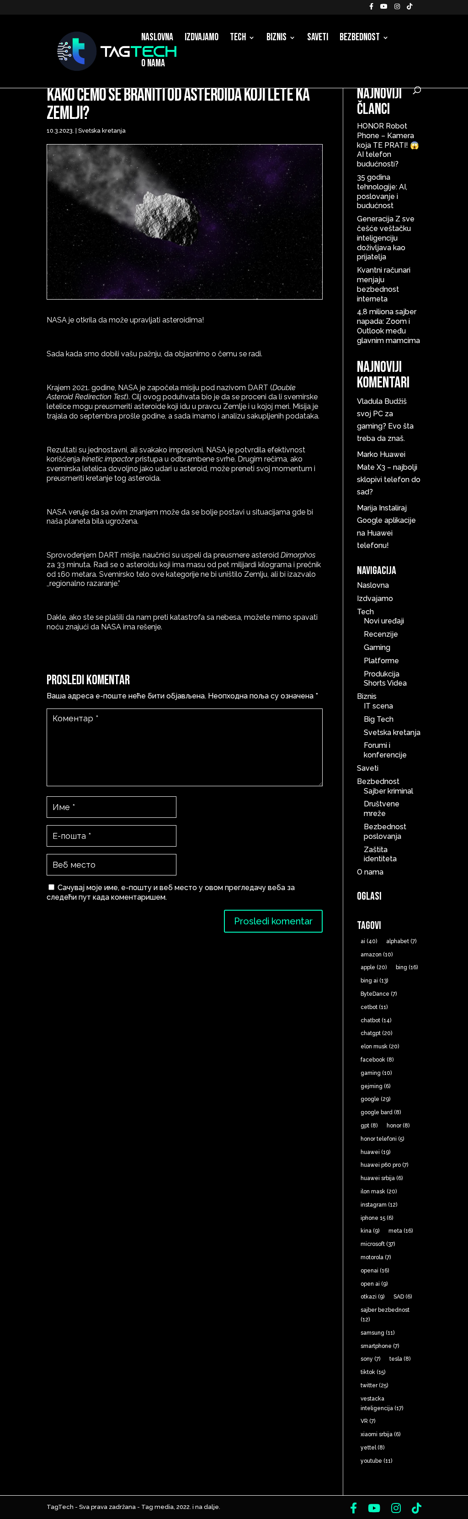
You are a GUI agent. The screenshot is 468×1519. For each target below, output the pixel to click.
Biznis (276, 38)
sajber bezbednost (385, 1315)
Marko (367, 454)
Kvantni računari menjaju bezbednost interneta (383, 284)
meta (400, 1231)
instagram (379, 1205)
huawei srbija (382, 1178)
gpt (369, 1125)
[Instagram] (397, 9)
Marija (367, 508)
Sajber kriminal (388, 791)
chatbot (376, 1020)
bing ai (374, 980)
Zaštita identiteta (380, 854)
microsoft (378, 1244)
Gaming (377, 647)
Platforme (381, 660)
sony (370, 1359)
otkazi (372, 1297)
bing (407, 967)
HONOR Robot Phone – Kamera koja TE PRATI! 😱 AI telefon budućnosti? (388, 145)
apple (374, 967)
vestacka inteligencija (382, 1404)
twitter (374, 1385)
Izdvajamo (201, 38)
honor (398, 1125)
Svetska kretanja (102, 130)
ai (369, 941)
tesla (399, 1359)
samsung (377, 1333)
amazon (377, 954)
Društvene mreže (381, 809)
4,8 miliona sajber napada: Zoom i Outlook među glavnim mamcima (388, 325)
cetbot (374, 1007)
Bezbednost (360, 38)
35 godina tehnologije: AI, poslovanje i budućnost (382, 191)
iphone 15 (377, 1218)
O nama (153, 65)
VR (368, 1421)
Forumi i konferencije (385, 750)
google (375, 1099)
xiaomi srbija (380, 1434)
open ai (374, 1284)
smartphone (380, 1346)
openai (375, 1270)
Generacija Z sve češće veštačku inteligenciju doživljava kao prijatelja (386, 238)
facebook (377, 1060)
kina (370, 1231)
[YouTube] (384, 9)
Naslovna (157, 38)
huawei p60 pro (384, 1165)
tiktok (373, 1372)
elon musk (380, 1046)
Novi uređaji (384, 621)
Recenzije (381, 634)
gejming (375, 1086)
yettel (372, 1447)
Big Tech (379, 719)
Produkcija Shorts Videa (385, 679)
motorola (376, 1257)
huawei (375, 1152)
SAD (403, 1297)
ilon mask (379, 1191)
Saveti (317, 38)
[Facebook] (371, 9)
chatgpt (376, 1033)
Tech (238, 38)
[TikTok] (409, 9)
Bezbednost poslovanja (385, 831)
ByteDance (379, 994)
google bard (381, 1112)
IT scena (378, 706)
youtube (376, 1461)
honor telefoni (382, 1139)
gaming (376, 1073)
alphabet (401, 941)
